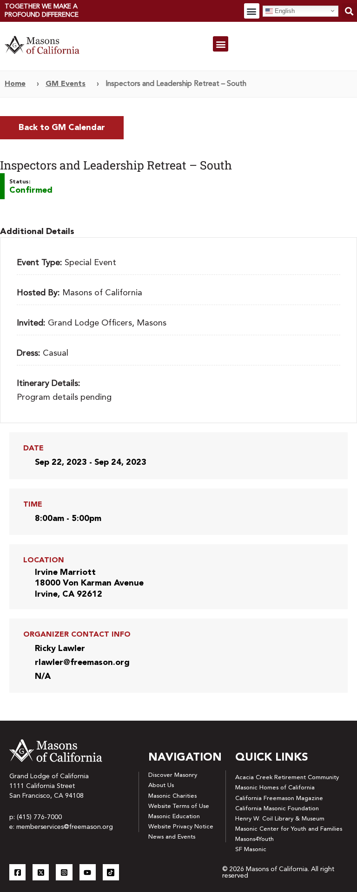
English (284, 10)
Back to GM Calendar (62, 128)
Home (15, 84)
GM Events (66, 84)
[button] (251, 11)
